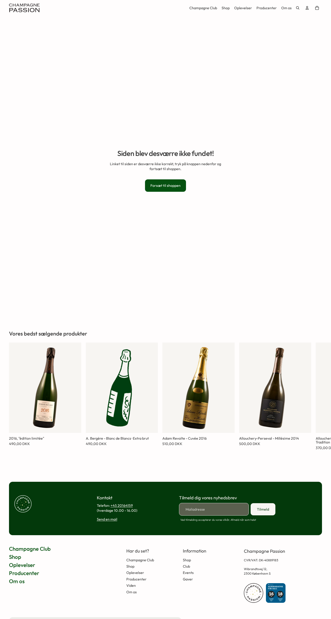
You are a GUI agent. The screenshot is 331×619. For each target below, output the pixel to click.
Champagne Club (30, 548)
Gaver (188, 579)
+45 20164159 (122, 505)
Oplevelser (22, 565)
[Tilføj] (74, 426)
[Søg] (298, 8)
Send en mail (107, 519)
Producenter (24, 573)
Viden (131, 585)
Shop (15, 556)
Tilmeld (263, 509)
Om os (17, 581)
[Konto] (307, 8)
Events (188, 572)
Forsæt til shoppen (165, 185)
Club (186, 566)
